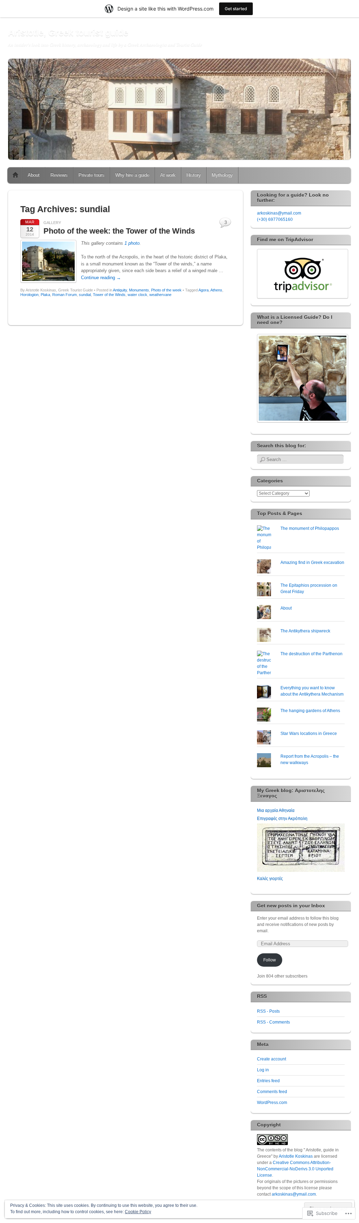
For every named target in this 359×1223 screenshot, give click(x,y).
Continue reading (101, 277)
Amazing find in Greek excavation (312, 562)
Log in (263, 1069)
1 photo (132, 243)
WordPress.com (272, 1102)
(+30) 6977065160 (275, 219)
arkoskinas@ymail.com (279, 213)
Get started (236, 8)
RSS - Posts (268, 1011)
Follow (269, 960)
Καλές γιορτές (270, 878)
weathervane (160, 294)
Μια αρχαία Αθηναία (275, 810)
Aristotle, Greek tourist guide (68, 33)
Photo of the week (166, 290)
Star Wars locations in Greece (308, 733)
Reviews (59, 175)
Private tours (91, 175)
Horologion (29, 294)
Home (15, 175)
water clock (137, 294)
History (194, 175)
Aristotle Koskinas (296, 1156)
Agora (203, 290)
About (34, 175)
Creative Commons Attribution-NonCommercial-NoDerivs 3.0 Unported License (295, 1169)
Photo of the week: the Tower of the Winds (119, 230)
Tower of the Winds (109, 294)
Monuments (139, 290)
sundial (85, 294)
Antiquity (120, 290)
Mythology (222, 175)
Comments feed (272, 1091)
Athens (216, 290)
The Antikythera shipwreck (305, 631)
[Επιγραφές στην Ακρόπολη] (301, 870)
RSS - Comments (273, 1022)
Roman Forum (64, 294)
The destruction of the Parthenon (311, 653)
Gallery (52, 223)
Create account (271, 1059)
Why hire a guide (132, 175)
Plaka (45, 294)
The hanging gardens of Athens (310, 710)
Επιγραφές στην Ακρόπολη (282, 818)
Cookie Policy (138, 1211)
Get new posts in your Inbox (291, 905)
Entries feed (268, 1080)
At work (168, 175)
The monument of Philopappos (309, 528)
